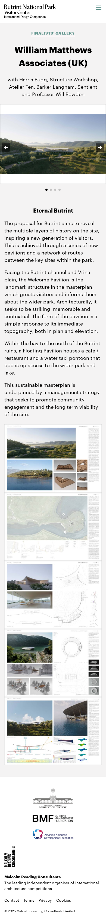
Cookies (63, 900)
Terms (28, 900)
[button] (9, 147)
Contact (11, 900)
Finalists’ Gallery (53, 32)
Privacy (45, 900)
